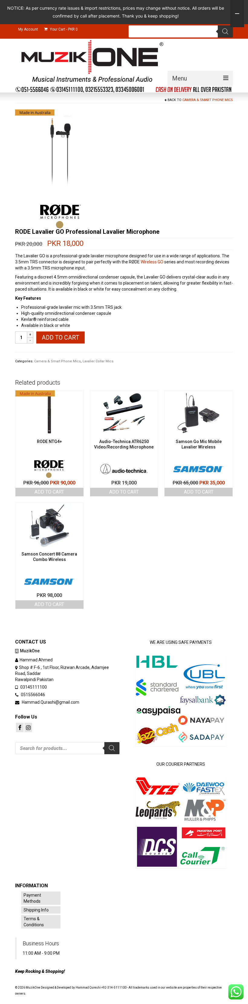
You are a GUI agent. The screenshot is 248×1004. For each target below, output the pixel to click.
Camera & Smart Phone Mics (207, 100)
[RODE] (60, 216)
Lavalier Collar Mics (98, 361)
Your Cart (63, 29)
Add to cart (60, 337)
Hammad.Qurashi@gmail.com (50, 702)
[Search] (225, 31)
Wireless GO (152, 261)
